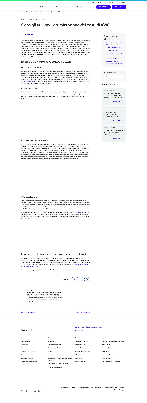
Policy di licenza (119, 387)
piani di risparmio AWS (28, 81)
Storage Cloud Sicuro (81, 348)
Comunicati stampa (27, 358)
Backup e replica (80, 361)
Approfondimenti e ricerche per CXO (113, 341)
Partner (67, 6)
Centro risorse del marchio (29, 361)
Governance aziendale (28, 351)
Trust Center (25, 365)
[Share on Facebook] (73, 279)
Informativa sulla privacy (85, 387)
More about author (34, 302)
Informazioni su (25, 341)
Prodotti (40, 6)
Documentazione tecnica (55, 344)
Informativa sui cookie (101, 387)
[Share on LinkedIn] (88, 279)
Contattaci (24, 355)
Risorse (58, 6)
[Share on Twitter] (78, 279)
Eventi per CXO (106, 344)
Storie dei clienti (106, 358)
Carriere (23, 348)
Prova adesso (103, 7)
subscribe (77, 330)
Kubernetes (78, 358)
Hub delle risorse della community (58, 363)
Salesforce (78, 355)
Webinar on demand (108, 355)
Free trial (118, 7)
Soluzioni (49, 6)
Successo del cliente (54, 348)
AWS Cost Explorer (81, 212)
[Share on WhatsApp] (83, 279)
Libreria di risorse (107, 348)
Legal (111, 387)
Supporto (51, 341)
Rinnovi (50, 351)
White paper (105, 351)
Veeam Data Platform (81, 341)
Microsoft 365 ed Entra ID (82, 351)
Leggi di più (117, 102)
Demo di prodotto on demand (111, 361)
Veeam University (53, 355)
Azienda (76, 6)
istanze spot (26, 92)
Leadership (24, 344)
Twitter (82, 270)
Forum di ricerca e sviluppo (56, 367)
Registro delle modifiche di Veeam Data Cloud (60, 359)
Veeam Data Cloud (80, 344)
